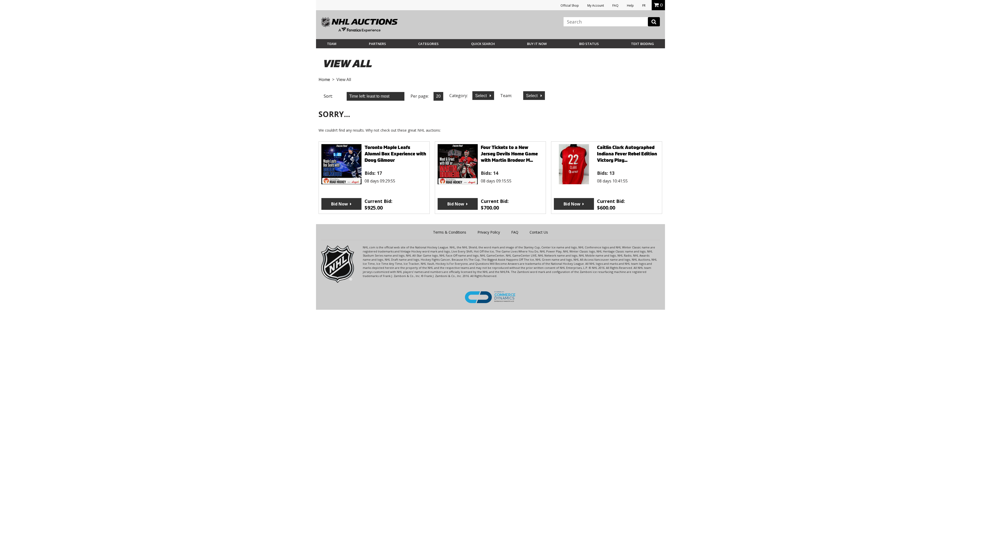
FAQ (615, 5)
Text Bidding (642, 43)
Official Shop (569, 5)
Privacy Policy (488, 232)
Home (324, 79)
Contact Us (539, 232)
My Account (595, 5)
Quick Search (483, 43)
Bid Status (589, 43)
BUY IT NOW (537, 43)
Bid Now (339, 204)
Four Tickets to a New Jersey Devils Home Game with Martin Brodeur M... (509, 153)
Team (331, 43)
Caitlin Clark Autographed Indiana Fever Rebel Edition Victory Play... (627, 153)
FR (644, 5)
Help (630, 5)
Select (481, 96)
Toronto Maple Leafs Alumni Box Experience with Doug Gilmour (395, 153)
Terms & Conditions (449, 232)
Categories (428, 43)
